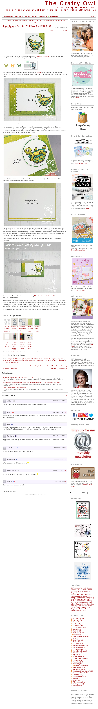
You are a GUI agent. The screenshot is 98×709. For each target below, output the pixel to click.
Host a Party (80, 594)
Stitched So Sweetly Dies (11, 362)
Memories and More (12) (80, 645)
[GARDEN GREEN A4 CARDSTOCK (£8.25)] (37, 319)
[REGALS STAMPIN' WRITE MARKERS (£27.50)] (22, 334)
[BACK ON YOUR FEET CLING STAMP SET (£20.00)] (7, 319)
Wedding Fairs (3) (78, 684)
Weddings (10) (77, 685)
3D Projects (74, 588)
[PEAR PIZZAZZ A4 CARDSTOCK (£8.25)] (29, 319)
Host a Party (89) (78, 640)
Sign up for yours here (78, 250)
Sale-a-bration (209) (81, 665)
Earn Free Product (81, 593)
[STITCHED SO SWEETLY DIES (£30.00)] (14, 319)
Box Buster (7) (77, 620)
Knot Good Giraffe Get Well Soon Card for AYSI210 (19, 377)
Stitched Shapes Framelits (78, 607)
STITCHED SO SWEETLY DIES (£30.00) (14, 328)
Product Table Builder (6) (80, 658)
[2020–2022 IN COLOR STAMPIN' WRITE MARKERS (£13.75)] (14, 334)
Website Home (8, 16)
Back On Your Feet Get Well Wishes (14, 387)
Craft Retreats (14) (78, 633)
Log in (92, 16)
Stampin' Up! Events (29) (80, 673)
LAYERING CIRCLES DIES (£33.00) (22, 328)
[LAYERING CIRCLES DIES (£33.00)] (22, 319)
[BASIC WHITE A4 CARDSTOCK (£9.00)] (7, 334)
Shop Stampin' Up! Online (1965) (83, 671)
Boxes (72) (76, 622)
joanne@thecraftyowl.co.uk (78, 10)
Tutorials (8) (76, 680)
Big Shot (73, 589)
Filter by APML (54, 16)
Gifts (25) (75, 638)
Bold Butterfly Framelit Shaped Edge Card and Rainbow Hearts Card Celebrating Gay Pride (31, 382)
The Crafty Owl (70, 3)
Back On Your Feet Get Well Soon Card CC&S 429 (27, 26)
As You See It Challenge (85, 588)
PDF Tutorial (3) (77, 653)
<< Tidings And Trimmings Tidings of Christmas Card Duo (23, 20)
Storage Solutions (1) (79, 676)
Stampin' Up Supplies (49, 359)
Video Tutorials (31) (79, 682)
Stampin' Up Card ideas (34, 359)
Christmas (74, 591)
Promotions (88, 594)
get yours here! (80, 290)
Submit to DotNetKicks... (11, 368)
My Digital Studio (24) (79, 649)
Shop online (60, 359)
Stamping (64, 366)
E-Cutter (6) (77, 634)
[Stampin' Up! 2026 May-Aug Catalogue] (82, 51)
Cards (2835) (77, 623)
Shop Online (38, 366)
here (77, 97)
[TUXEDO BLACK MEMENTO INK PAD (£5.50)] (29, 334)
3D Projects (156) (78, 618)
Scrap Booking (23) (79, 667)
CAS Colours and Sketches (44, 360)
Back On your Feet (60, 360)
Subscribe (43, 16)
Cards (32, 366)
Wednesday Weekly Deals (78, 610)
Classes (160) (77, 629)
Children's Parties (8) (79, 627)
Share (51, 30)
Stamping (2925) (78, 675)
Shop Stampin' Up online (10, 360)
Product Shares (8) (79, 656)
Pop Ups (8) (76, 654)
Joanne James (9, 27)
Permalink (53, 368)
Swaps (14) (76, 678)
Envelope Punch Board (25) (81, 636)
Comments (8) (62, 368)
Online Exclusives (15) (80, 651)
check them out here (81, 163)
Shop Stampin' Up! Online (27, 360)
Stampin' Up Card (20, 359)
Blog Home (19, 16)
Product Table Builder (14, 351)
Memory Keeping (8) (79, 647)
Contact (34, 16)
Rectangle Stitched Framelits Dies (80, 596)
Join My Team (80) (78, 644)
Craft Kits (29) (77, 631)
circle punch (81, 591)
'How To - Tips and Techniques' (44, 296)
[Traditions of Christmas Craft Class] (82, 199)
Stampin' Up (11, 359)
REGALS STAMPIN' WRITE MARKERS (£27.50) (22, 344)
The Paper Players (84, 609)
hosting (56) (76, 642)
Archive (27, 16)
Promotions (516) (78, 662)
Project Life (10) (77, 660)
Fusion (39, 72)
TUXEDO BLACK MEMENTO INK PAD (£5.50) (29, 344)
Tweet (65, 30)
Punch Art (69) (77, 664)
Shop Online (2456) (79, 669)
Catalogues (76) (78, 625)
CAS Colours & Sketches (42, 56)
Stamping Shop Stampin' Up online (82, 606)
